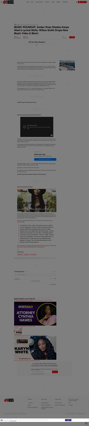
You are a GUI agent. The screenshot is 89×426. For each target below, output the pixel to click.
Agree (68, 420)
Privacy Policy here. (13, 420)
